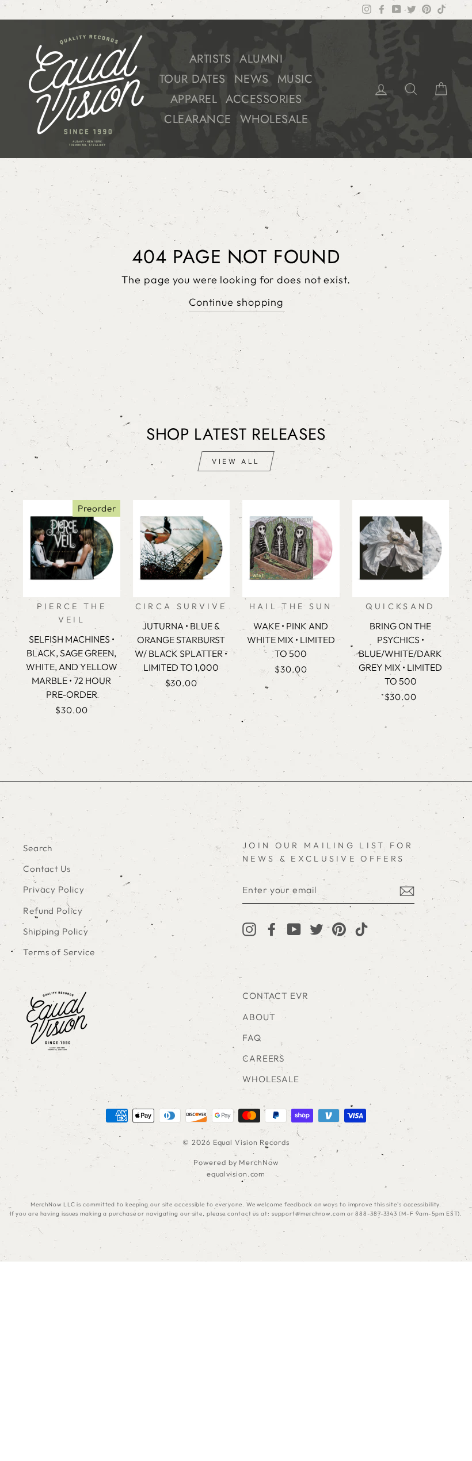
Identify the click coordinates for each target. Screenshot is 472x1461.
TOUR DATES (192, 79)
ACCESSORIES (264, 99)
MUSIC (295, 79)
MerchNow (258, 1162)
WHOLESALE (274, 119)
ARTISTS (210, 59)
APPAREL (194, 99)
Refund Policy (53, 910)
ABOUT (259, 1017)
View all (236, 461)
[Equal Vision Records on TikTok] (361, 928)
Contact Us (47, 868)
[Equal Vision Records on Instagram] (249, 928)
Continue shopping (236, 302)
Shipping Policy (56, 931)
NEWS (251, 79)
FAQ (251, 1037)
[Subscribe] (406, 890)
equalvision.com (236, 1173)
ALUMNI (261, 59)
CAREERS (263, 1058)
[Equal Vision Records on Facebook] (272, 928)
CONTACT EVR (275, 995)
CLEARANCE (197, 119)
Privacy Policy (54, 889)
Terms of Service (59, 952)
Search (37, 848)
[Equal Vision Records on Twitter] (316, 928)
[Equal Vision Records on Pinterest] (339, 928)
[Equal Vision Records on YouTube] (294, 928)
